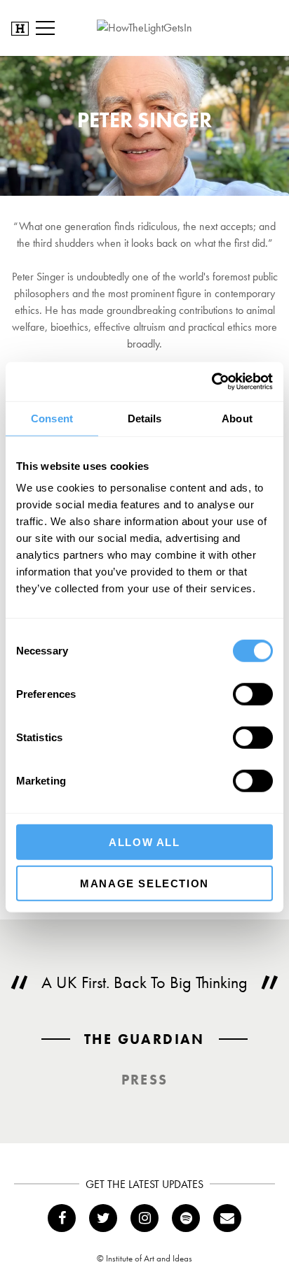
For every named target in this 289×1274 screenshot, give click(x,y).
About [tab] (237, 418)
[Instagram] (144, 1218)
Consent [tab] (52, 418)
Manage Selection (144, 883)
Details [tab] (145, 418)
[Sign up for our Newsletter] (227, 1218)
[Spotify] (186, 1218)
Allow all (144, 842)
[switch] (253, 694)
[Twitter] (103, 1218)
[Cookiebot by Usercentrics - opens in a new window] (211, 382)
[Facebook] (62, 1218)
